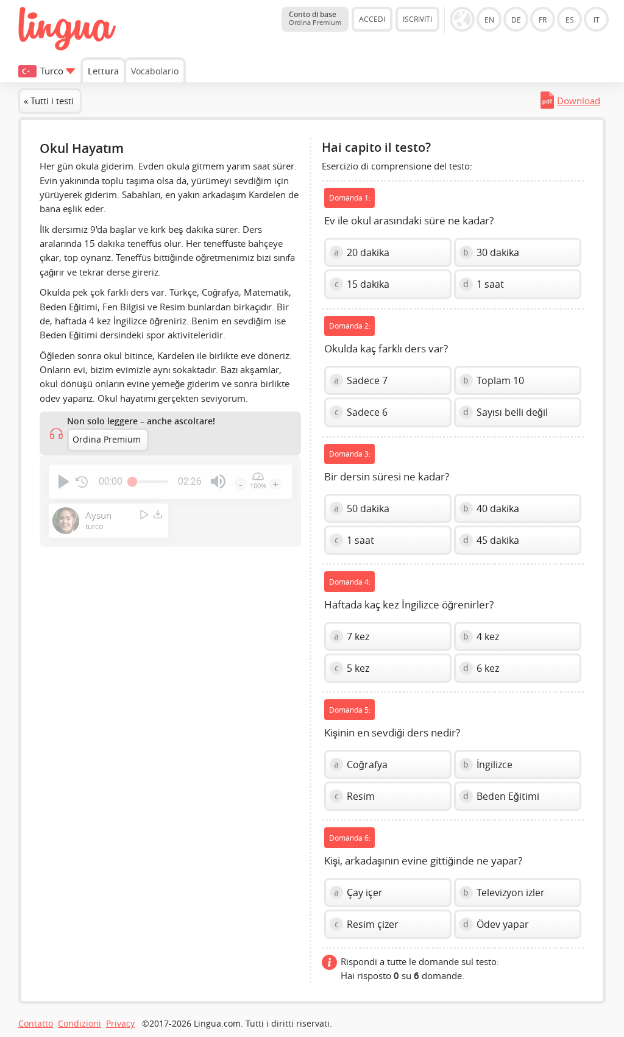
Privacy (120, 1023)
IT (597, 19)
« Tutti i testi (49, 100)
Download (578, 100)
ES (570, 19)
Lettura (103, 71)
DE (516, 19)
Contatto (35, 1023)
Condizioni (79, 1023)
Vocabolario (155, 71)
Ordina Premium (107, 439)
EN (489, 19)
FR (543, 19)
